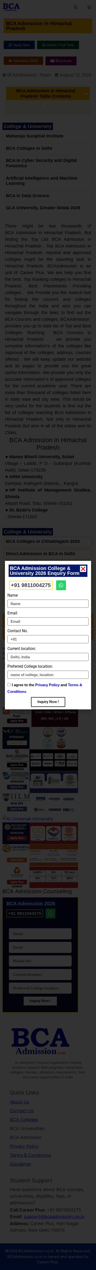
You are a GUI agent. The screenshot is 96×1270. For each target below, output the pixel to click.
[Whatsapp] (61, 585)
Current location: (21, 648)
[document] (48, 635)
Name (12, 595)
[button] (83, 569)
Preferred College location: (30, 666)
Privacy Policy (47, 685)
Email (12, 613)
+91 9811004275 (31, 585)
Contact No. (17, 630)
